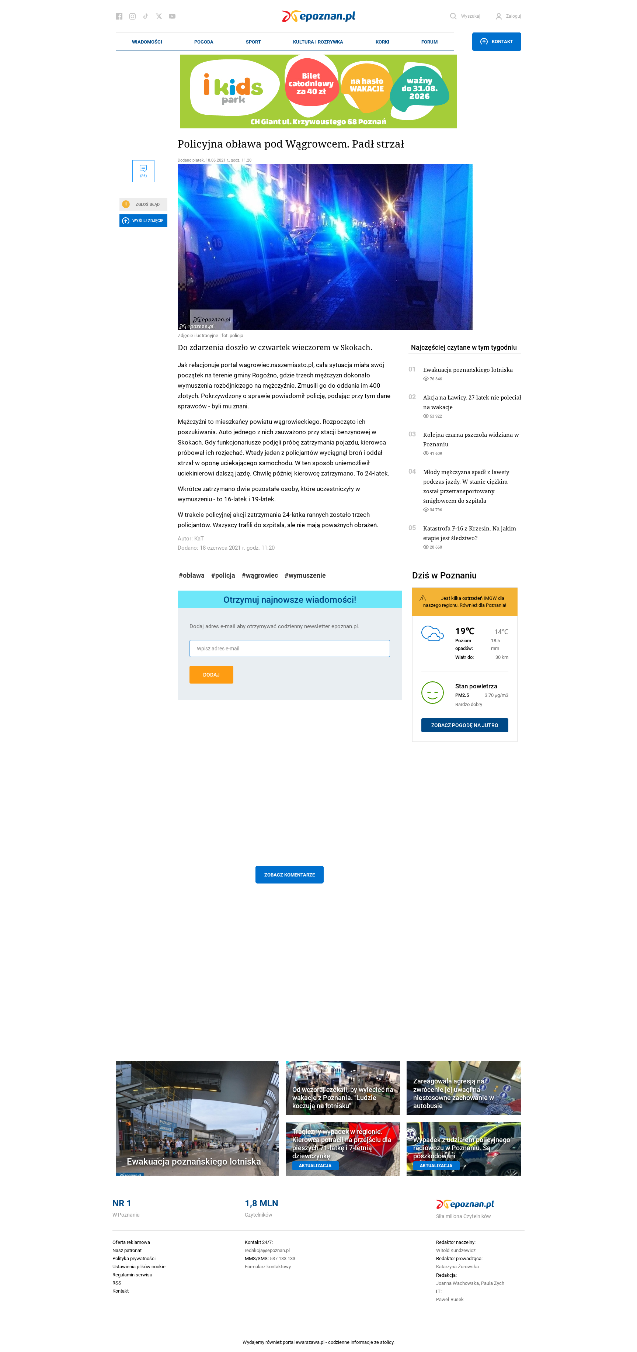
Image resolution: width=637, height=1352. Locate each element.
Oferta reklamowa (131, 1242)
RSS (116, 1283)
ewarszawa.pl (310, 1342)
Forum (429, 42)
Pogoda (203, 42)
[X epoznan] (159, 16)
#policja (223, 575)
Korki (382, 42)
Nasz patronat (127, 1250)
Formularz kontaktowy (268, 1266)
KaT (199, 538)
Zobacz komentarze (289, 875)
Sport (253, 42)
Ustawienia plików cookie (139, 1266)
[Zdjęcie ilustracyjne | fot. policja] (290, 247)
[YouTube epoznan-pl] (172, 16)
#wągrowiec (260, 575)
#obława (192, 575)
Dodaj (211, 674)
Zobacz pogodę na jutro (464, 725)
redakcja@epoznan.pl (267, 1250)
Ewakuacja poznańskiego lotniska (468, 369)
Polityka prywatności (134, 1258)
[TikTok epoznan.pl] (145, 16)
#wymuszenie (305, 575)
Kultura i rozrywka (318, 42)
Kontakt (502, 41)
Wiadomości (147, 42)
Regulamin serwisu (132, 1274)
